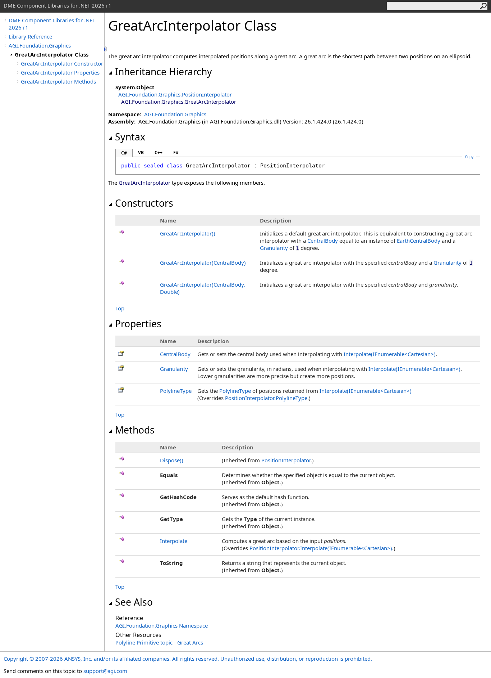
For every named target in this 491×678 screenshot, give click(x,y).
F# (176, 152)
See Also (134, 602)
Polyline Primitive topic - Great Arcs (159, 642)
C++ (158, 152)
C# (124, 153)
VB (141, 152)
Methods (135, 429)
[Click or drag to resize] (106, 49)
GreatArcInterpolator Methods (58, 81)
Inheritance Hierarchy (163, 71)
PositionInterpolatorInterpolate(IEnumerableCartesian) (320, 548)
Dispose (171, 460)
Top (119, 308)
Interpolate (173, 540)
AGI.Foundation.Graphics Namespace (161, 625)
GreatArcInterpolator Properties (60, 72)
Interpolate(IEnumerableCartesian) (390, 354)
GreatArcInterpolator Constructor (62, 63)
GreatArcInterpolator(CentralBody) (203, 262)
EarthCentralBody (418, 240)
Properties (138, 323)
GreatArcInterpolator (187, 233)
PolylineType (176, 390)
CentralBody (322, 240)
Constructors (144, 203)
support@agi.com (105, 670)
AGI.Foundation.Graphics (40, 45)
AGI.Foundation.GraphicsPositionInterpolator (175, 94)
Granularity (274, 247)
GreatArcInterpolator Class (51, 54)
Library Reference (30, 36)
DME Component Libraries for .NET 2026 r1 (52, 24)
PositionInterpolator (286, 460)
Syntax (130, 136)
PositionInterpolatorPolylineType (266, 397)
